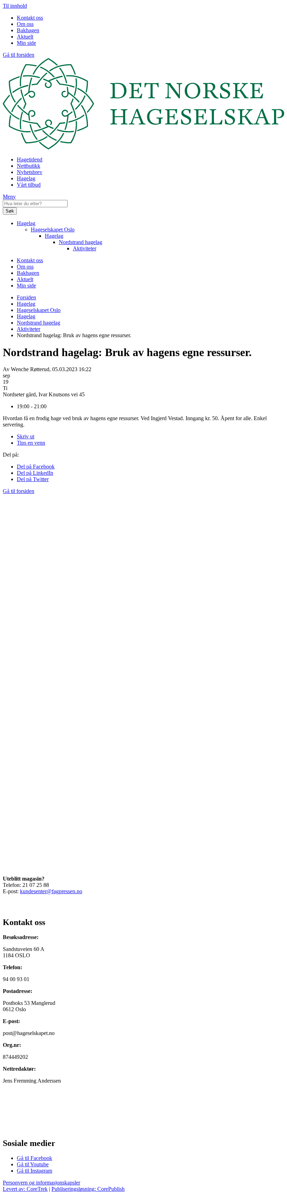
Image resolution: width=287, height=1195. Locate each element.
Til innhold (15, 6)
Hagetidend (29, 159)
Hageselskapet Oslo (53, 229)
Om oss (25, 24)
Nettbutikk (28, 166)
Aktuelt (25, 37)
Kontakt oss (30, 18)
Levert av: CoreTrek (25, 1189)
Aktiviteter (84, 248)
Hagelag (26, 178)
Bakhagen (28, 30)
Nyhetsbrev (29, 172)
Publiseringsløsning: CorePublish (88, 1189)
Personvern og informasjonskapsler (41, 1183)
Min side (26, 43)
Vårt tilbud (29, 185)
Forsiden (26, 297)
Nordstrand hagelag (80, 242)
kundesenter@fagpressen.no (51, 891)
